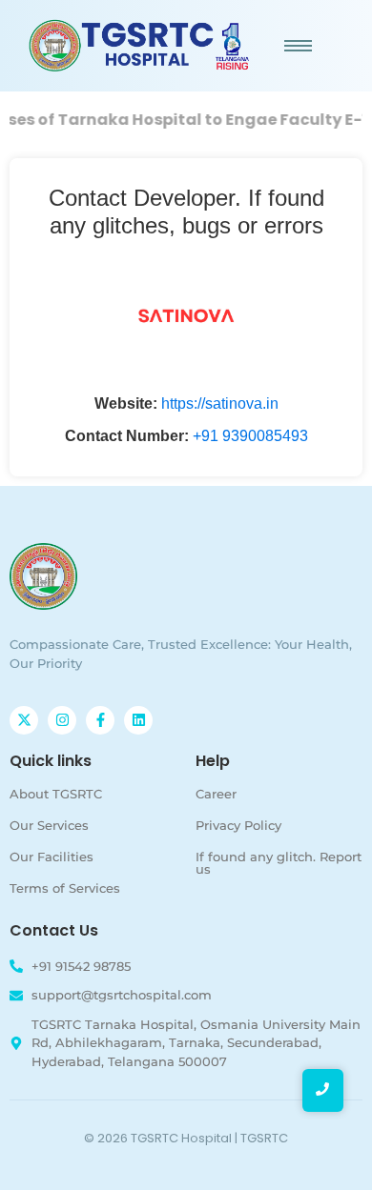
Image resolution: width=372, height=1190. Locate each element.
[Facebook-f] (100, 720)
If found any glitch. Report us (279, 863)
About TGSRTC (56, 793)
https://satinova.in (220, 403)
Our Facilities (51, 856)
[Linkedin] (138, 720)
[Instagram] (62, 720)
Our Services (49, 825)
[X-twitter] (24, 720)
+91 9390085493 (250, 436)
